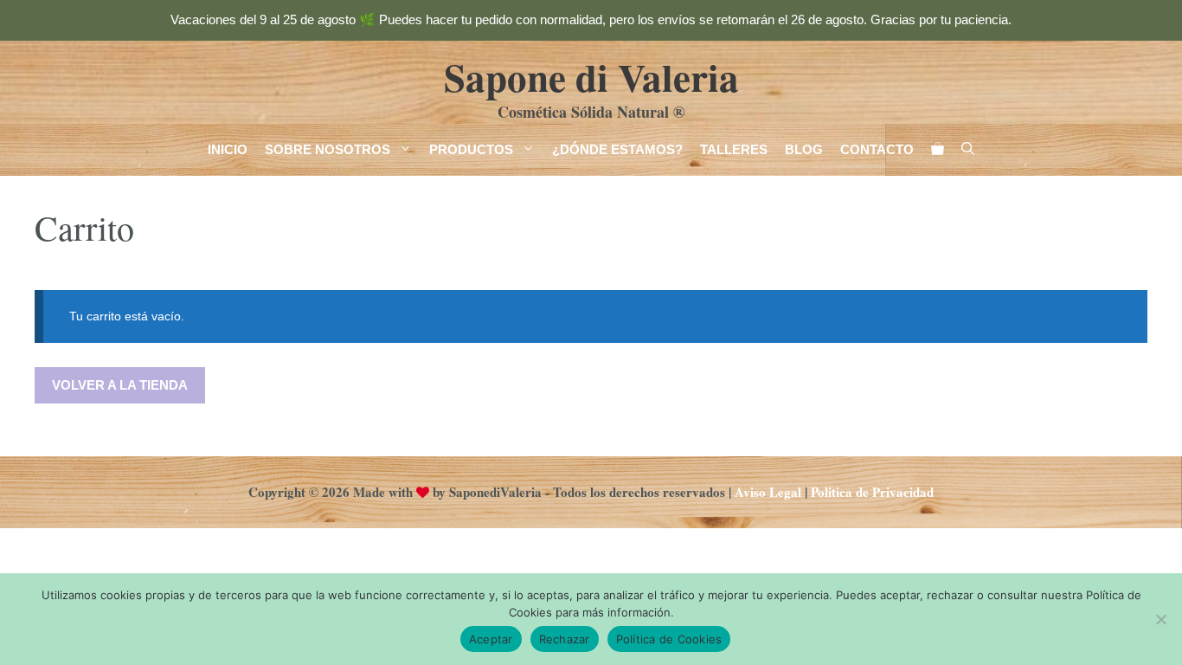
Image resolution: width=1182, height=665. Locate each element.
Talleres (734, 149)
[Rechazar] (1160, 619)
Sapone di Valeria (591, 76)
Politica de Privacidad (872, 491)
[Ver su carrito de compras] (937, 150)
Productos (471, 149)
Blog (804, 149)
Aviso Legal (768, 491)
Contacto (877, 149)
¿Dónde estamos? (617, 149)
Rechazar (564, 639)
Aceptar (491, 639)
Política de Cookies (669, 639)
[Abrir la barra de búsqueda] (968, 150)
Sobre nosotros (327, 149)
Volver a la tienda (120, 385)
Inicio (227, 149)
